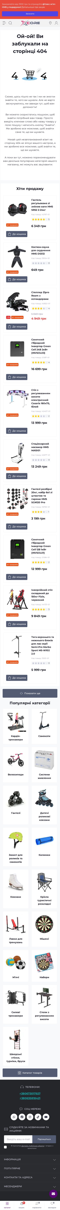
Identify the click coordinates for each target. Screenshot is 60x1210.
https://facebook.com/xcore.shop (22, 1117)
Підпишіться (44, 1139)
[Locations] (50, 23)
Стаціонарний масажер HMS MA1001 (40, 447)
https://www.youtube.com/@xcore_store (46, 1117)
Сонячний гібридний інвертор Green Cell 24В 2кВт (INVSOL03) (41, 346)
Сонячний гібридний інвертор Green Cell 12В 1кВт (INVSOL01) (41, 546)
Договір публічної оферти (33, 1146)
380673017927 (14, 1117)
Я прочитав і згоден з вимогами (32, 1147)
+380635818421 (30, 1098)
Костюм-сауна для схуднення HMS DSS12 (40, 250)
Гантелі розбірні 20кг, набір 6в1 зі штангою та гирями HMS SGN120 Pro (41, 496)
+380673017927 (30, 1093)
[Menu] (4, 23)
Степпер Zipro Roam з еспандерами (40, 295)
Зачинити (30, 14)
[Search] (10, 23)
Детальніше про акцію (33, 7)
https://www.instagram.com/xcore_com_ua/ (30, 1117)
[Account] (56, 23)
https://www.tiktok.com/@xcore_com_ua (38, 1117)
